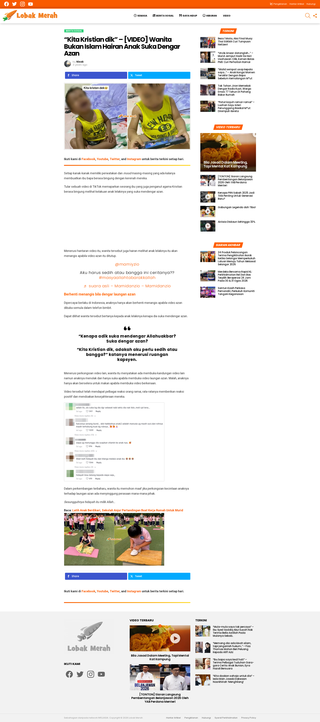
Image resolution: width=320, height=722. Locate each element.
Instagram (134, 159)
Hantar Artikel (297, 4)
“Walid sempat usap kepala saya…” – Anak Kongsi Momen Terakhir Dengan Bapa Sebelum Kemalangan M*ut (236, 74)
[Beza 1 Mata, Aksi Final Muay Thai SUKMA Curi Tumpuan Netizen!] (207, 42)
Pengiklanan (191, 717)
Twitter (115, 159)
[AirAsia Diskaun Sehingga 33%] (207, 226)
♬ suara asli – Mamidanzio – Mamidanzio (127, 286)
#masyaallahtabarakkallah (127, 277)
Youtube (102, 159)
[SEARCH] (307, 16)
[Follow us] (315, 16)
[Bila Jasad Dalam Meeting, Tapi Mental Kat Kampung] (228, 152)
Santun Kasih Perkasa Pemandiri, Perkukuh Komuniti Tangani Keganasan (236, 291)
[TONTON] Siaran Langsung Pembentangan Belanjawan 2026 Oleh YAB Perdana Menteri (235, 181)
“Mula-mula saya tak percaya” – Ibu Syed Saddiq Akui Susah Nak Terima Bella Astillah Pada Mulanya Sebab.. (233, 631)
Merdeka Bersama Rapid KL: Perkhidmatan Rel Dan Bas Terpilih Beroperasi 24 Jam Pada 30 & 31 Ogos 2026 (235, 276)
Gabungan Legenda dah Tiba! (237, 207)
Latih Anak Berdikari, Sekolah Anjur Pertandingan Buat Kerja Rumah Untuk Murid (127, 510)
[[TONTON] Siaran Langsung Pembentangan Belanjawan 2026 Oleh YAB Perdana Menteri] (207, 180)
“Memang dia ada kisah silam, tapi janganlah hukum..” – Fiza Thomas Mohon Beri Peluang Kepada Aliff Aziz (232, 647)
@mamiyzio (127, 264)
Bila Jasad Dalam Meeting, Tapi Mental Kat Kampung (160, 657)
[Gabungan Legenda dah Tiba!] (207, 211)
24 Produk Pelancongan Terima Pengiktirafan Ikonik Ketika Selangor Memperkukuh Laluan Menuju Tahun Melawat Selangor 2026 (237, 258)
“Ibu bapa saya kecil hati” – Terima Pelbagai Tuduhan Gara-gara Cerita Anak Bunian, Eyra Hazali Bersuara (233, 664)
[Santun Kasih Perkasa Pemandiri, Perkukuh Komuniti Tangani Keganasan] (207, 292)
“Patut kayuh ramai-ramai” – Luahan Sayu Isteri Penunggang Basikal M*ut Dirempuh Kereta (236, 106)
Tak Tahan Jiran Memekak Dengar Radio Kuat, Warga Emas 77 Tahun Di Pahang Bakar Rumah (234, 90)
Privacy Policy (248, 717)
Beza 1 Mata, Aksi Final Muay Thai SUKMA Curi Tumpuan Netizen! (235, 41)
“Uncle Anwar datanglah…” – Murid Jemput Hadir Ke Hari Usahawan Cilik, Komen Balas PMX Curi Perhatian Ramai (236, 57)
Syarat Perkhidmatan (226, 717)
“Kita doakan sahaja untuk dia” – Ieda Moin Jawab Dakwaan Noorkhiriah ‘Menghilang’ (233, 679)
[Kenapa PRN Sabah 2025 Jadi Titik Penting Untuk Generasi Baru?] (207, 196)
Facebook (88, 159)
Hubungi (311, 4)
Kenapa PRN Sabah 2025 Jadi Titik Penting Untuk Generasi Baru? (236, 195)
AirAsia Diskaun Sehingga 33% (236, 222)
